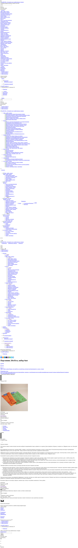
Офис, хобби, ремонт (12, 258)
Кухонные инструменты (17, 372)
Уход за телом (10, 301)
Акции (1, 508)
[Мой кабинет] (1, 239)
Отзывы (4, 426)
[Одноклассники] (3, 357)
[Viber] (8, 357)
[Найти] (1, 6)
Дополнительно (6, 430)
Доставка (5, 429)
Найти (2, 534)
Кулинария (42, 372)
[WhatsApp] (9, 357)
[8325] (14, 410)
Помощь (2, 517)
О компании (3, 512)
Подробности (3, 415)
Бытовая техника (48, 372)
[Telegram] (13, 357)
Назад (8, 254)
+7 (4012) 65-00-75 (4, 71)
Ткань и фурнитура (12, 309)
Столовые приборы (56, 372)
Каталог (7, 255)
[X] (6, 357)
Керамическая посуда (10, 373)
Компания (7, 329)
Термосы (62, 372)
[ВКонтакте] (1, 357)
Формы (4, 373)
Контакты (2, 513)
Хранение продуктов (36, 372)
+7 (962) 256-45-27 (4, 73)
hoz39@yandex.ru (5, 86)
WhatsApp (5, 89)
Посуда (9, 268)
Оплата (4, 428)
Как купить (5, 427)
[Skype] (11, 357)
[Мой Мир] (4, 357)
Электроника (10, 314)
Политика (2, 516)
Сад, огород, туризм (12, 320)
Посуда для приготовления (6, 372)
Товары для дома (11, 285)
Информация (3, 514)
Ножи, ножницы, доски (27, 372)
